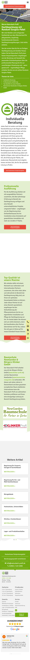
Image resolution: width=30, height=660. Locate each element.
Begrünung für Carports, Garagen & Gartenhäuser (12, 467)
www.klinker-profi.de (16, 373)
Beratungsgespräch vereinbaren (15, 559)
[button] (27, 2)
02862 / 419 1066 (6, 578)
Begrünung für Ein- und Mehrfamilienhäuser (12, 481)
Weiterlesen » (9, 472)
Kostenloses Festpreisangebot (15, 554)
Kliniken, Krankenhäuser (12, 519)
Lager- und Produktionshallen (14, 531)
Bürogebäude (8, 494)
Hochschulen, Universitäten (13, 507)
